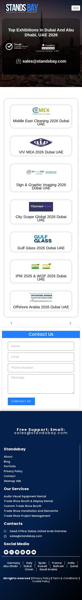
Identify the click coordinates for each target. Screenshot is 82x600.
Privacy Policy (42, 578)
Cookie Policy (41, 581)
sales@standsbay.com (41, 432)
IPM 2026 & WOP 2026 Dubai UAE (41, 277)
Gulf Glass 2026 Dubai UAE (41, 248)
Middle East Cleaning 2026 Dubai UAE (41, 122)
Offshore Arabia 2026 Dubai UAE (41, 307)
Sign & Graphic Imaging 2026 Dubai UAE (41, 186)
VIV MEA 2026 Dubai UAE (41, 152)
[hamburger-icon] (76, 8)
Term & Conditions (65, 578)
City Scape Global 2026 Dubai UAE (41, 218)
